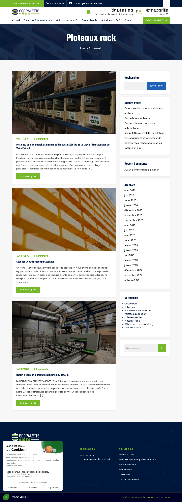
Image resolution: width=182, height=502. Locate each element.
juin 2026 (129, 195)
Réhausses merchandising (138, 324)
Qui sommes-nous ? (66, 20)
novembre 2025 (133, 215)
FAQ (118, 20)
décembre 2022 (133, 270)
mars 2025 (130, 240)
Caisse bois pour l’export (138, 118)
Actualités (106, 20)
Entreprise (130, 307)
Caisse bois (130, 303)
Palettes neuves (133, 317)
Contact (128, 20)
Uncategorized (132, 327)
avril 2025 (129, 235)
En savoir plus (28, 176)
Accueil (16, 20)
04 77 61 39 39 (57, 3)
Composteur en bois (129, 479)
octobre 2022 (131, 280)
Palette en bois (126, 454)
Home (82, 48)
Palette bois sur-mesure (138, 310)
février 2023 (131, 260)
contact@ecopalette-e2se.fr (88, 3)
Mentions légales (152, 497)
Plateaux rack (132, 320)
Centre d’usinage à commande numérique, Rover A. (42, 375)
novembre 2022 (133, 275)
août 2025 (130, 225)
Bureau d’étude (89, 20)
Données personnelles (131, 497)
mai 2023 (129, 255)
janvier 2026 (131, 205)
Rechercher (131, 77)
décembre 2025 (133, 210)
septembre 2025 (133, 220)
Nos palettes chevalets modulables (144, 133)
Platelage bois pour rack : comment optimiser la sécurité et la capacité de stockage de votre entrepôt (62, 147)
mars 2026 (130, 200)
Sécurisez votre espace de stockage (35, 262)
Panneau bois (125, 469)
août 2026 (130, 190)
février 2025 (131, 245)
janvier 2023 (131, 265)
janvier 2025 (131, 250)
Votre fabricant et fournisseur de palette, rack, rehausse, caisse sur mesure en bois (143, 143)
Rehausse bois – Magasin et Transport (138, 459)
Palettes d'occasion (135, 314)
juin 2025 (129, 230)
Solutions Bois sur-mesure (38, 20)
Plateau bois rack (127, 464)
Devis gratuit (154, 20)
